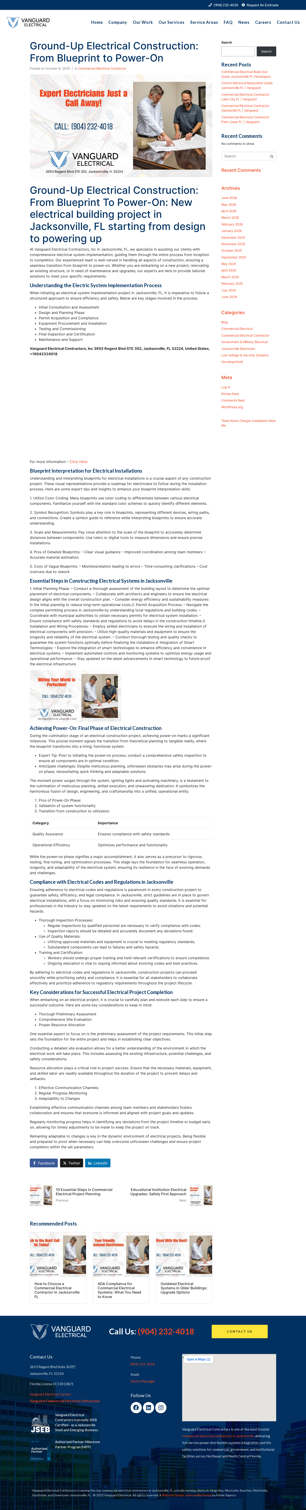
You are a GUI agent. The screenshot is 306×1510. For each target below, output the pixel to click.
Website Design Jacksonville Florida (186, 1495)
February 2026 (232, 224)
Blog (224, 322)
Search (226, 42)
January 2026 (231, 231)
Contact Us (288, 22)
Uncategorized (232, 362)
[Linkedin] (148, 1407)
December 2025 (233, 237)
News (244, 22)
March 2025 (230, 277)
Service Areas (204, 22)
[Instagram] (160, 1407)
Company (117, 22)
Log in (225, 387)
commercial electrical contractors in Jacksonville (218, 1436)
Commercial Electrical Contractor (102, 68)
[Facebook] (136, 1407)
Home (97, 22)
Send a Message (143, 1381)
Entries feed (230, 394)
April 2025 (228, 270)
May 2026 (228, 204)
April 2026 (228, 211)
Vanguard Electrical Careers (50, 1394)
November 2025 (233, 244)
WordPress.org (232, 407)
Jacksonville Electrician (238, 348)
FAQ (228, 22)
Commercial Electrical (237, 329)
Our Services (172, 22)
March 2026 (230, 217)
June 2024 (229, 297)
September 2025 (233, 257)
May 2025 (228, 264)
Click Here (78, 461)
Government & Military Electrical (244, 342)
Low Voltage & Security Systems (245, 355)
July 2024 (228, 290)
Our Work (143, 22)
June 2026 (229, 198)
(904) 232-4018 (166, 1331)
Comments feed (233, 400)
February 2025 (232, 283)
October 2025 (231, 250)
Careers (263, 22)
